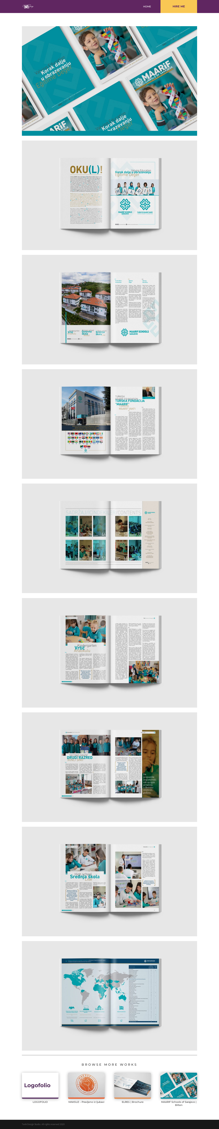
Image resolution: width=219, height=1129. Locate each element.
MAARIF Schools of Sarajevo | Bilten (178, 1103)
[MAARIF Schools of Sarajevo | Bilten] (178, 1086)
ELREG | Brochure (133, 1101)
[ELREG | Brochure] (132, 1086)
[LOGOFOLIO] (40, 1086)
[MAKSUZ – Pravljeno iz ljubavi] (86, 1086)
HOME (147, 6)
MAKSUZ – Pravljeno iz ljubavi (86, 1101)
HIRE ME (179, 6)
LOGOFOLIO (40, 1101)
